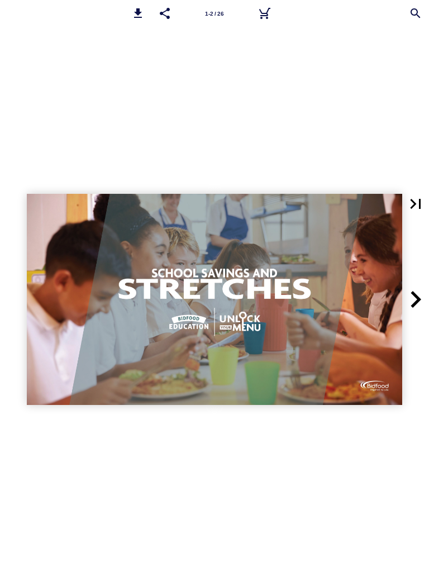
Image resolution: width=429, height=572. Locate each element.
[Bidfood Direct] (264, 13)
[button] (138, 13)
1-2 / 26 (214, 14)
